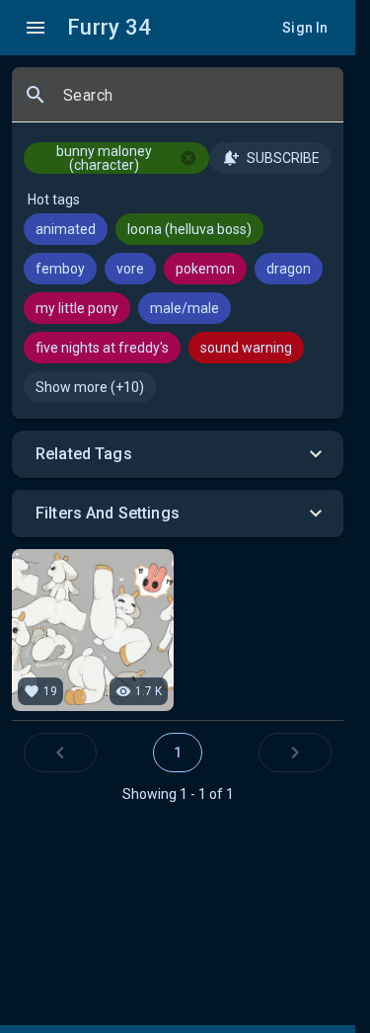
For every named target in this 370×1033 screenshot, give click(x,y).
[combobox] (195, 103)
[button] (177, 454)
